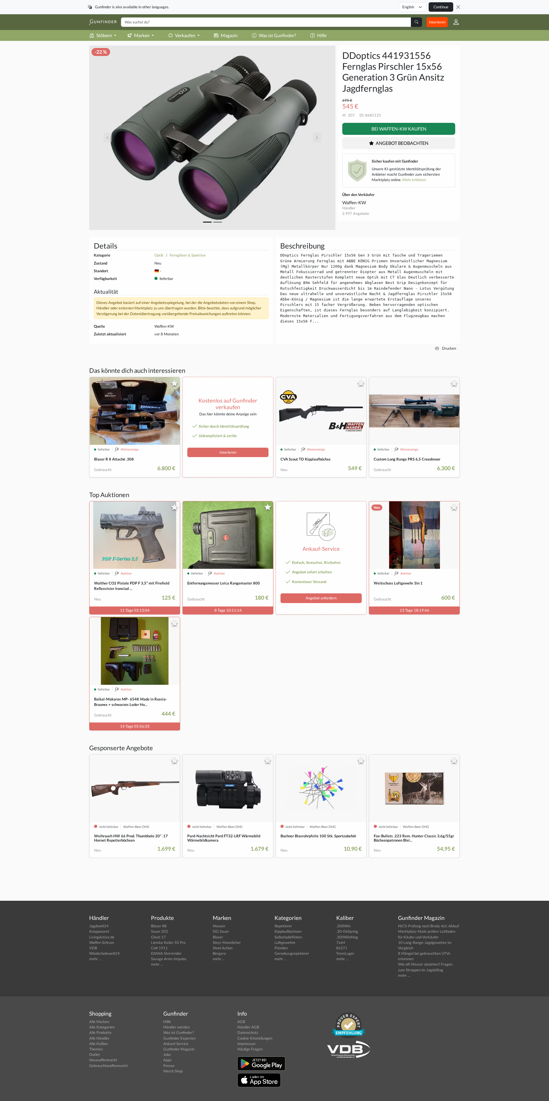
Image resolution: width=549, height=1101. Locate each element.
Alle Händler (99, 1038)
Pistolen (281, 948)
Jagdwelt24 (99, 926)
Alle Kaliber (98, 1043)
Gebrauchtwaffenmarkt (108, 1065)
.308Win (343, 926)
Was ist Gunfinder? (277, 35)
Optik (159, 255)
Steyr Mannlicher (227, 942)
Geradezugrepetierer (291, 953)
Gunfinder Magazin (178, 1049)
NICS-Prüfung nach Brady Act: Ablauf (428, 926)
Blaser (218, 937)
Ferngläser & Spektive (188, 255)
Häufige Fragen (249, 1049)
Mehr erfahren (414, 179)
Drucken (448, 348)
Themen (96, 1049)
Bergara (219, 953)
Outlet (94, 1054)
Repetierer (283, 926)
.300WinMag (347, 937)
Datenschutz (247, 1032)
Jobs (167, 1054)
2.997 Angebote (355, 213)
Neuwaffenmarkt (103, 1060)
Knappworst (99, 931)
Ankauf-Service (175, 1043)
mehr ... (95, 958)
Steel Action (222, 948)
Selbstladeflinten (288, 937)
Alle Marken (99, 1021)
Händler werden (176, 1027)
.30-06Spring (347, 931)
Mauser (219, 926)
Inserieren (437, 22)
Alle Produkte (100, 1032)
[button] (454, 22)
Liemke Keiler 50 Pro (168, 942)
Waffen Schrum (101, 942)
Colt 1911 (159, 948)
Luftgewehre (284, 942)
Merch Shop (173, 1071)
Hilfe (322, 35)
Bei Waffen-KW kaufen (398, 128)
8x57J (341, 948)
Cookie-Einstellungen (254, 1038)
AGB (241, 1021)
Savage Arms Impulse (168, 958)
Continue (440, 7)
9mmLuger (345, 953)
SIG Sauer (221, 931)
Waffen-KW (354, 202)
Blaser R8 (159, 926)
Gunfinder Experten (179, 1038)
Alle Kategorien (102, 1027)
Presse (168, 1065)
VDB (93, 948)
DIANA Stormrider (166, 953)
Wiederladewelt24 (104, 953)
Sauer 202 (159, 931)
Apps (167, 1060)
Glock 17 (158, 937)
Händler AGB (248, 1027)
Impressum (246, 1043)
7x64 (340, 942)
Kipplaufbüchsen (287, 931)
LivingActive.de (101, 937)
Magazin (229, 35)
